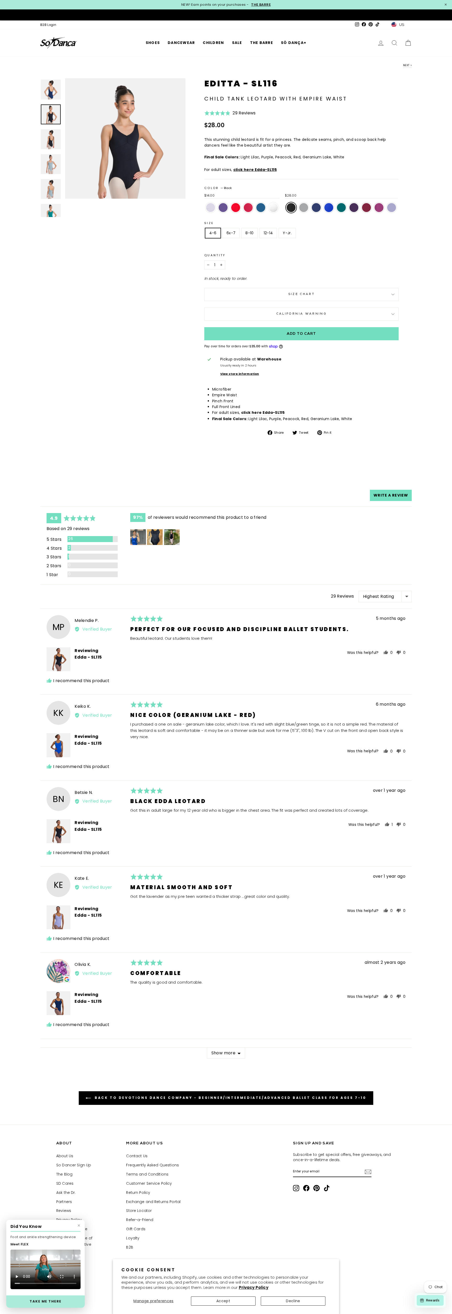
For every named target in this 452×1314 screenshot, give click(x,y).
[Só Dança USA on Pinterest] (316, 1188)
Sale (237, 42)
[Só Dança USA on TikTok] (327, 1188)
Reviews (63, 1210)
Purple (223, 207)
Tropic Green (341, 207)
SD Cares (65, 1183)
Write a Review (391, 495)
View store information (239, 374)
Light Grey (303, 207)
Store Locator (139, 1210)
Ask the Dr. (66, 1192)
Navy (316, 207)
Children (213, 42)
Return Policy (138, 1192)
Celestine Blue (329, 207)
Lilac (391, 207)
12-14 (268, 233)
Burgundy (366, 207)
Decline (293, 1301)
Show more (223, 1053)
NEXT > (407, 65)
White (273, 207)
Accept (223, 1301)
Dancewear (181, 42)
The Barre (261, 42)
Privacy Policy (253, 1287)
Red (235, 207)
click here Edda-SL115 (255, 169)
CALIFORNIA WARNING (301, 314)
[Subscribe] (368, 1172)
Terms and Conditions (147, 1174)
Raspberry (379, 207)
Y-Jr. (287, 233)
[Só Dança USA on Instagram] (296, 1188)
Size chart (301, 294)
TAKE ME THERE (45, 1301)
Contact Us (136, 1156)
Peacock (261, 207)
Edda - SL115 (88, 657)
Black (291, 207)
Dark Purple (354, 207)
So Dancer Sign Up (73, 1165)
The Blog (64, 1174)
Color (218, 188)
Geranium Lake (248, 207)
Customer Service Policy (149, 1183)
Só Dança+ (293, 42)
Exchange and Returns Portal (153, 1201)
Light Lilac (210, 207)
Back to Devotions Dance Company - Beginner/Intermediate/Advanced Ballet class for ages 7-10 (229, 1097)
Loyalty (132, 1238)
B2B (129, 1247)
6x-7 (231, 233)
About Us (64, 1156)
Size (209, 223)
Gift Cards (135, 1229)
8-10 (249, 233)
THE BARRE (261, 4)
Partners (64, 1201)
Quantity (215, 255)
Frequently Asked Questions (152, 1165)
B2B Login (48, 25)
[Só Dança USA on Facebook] (306, 1188)
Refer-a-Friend (139, 1219)
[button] (230, 115)
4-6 (213, 233)
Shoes (153, 42)
